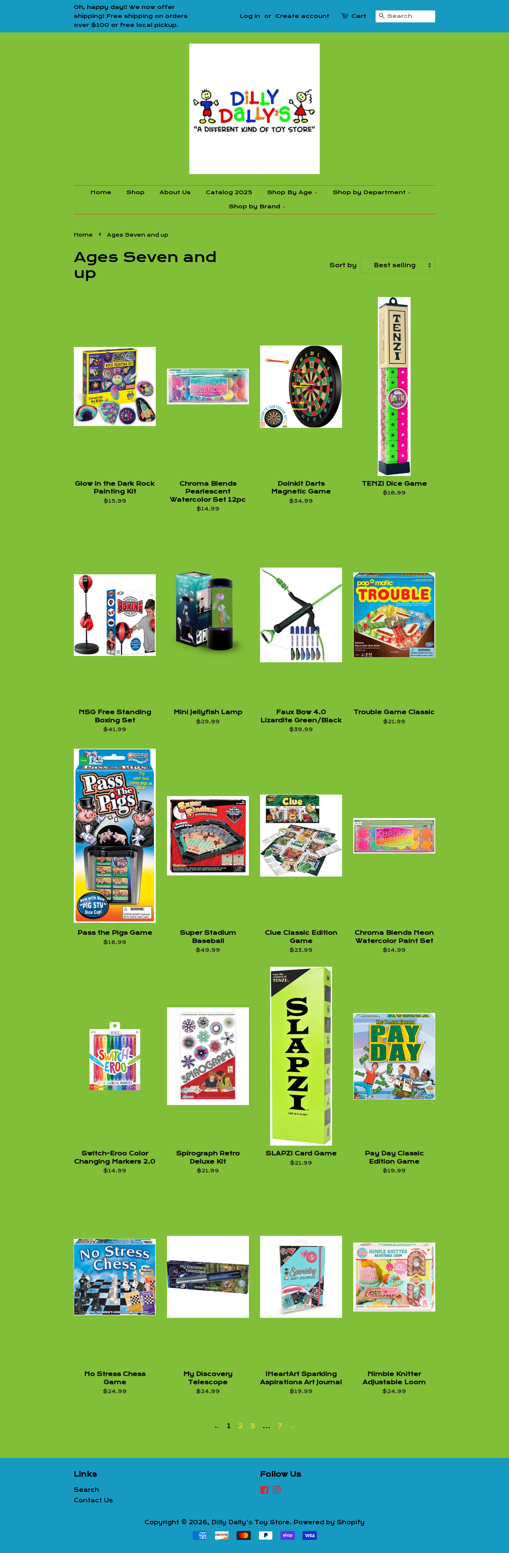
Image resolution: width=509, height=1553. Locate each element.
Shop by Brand (255, 206)
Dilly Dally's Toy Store (250, 1522)
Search (86, 1490)
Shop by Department (370, 192)
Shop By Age (290, 192)
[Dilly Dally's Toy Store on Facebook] (264, 1491)
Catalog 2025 (229, 192)
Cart (358, 16)
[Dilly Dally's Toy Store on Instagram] (276, 1491)
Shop (135, 192)
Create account (302, 16)
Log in (250, 16)
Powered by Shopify (329, 1522)
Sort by (343, 265)
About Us (175, 192)
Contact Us (93, 1500)
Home (100, 192)
